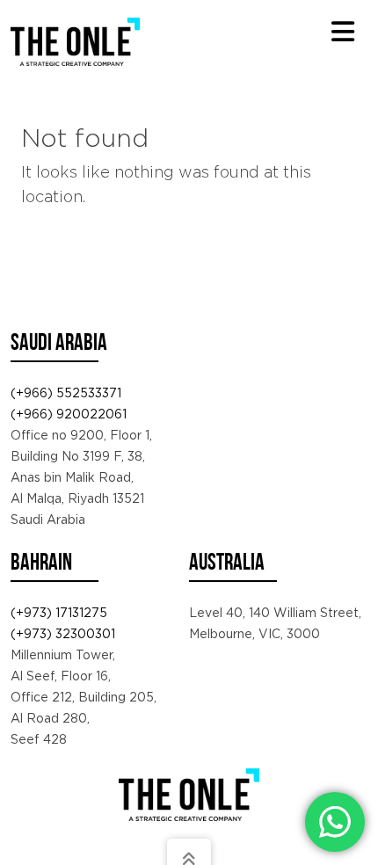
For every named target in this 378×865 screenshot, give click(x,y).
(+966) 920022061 (69, 414)
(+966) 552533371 (66, 393)
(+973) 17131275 (59, 613)
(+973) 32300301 (63, 634)
